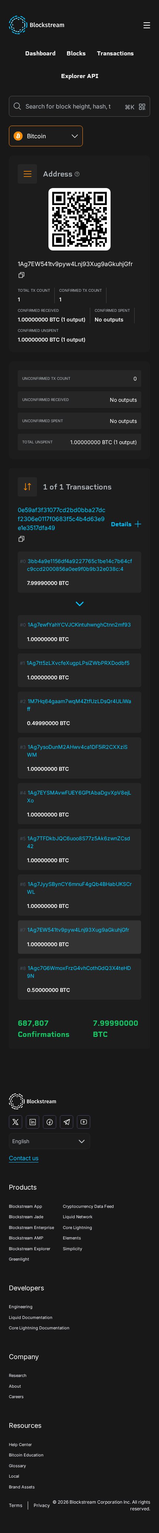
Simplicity (72, 1248)
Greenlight (19, 1259)
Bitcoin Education (26, 1455)
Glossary (17, 1465)
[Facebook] (49, 1122)
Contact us (23, 1158)
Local (14, 1476)
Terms (15, 1505)
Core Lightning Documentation (39, 1327)
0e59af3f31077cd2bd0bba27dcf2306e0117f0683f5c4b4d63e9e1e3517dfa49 (61, 518)
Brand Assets (22, 1487)
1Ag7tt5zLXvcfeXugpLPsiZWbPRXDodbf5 (78, 663)
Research (18, 1375)
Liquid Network (77, 1216)
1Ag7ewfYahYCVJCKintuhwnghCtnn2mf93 (79, 624)
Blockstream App (25, 1206)
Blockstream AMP (26, 1238)
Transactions (115, 53)
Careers (16, 1396)
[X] (15, 1122)
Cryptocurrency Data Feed (88, 1206)
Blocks (76, 53)
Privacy (42, 1505)
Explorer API (79, 76)
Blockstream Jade (26, 1216)
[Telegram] (66, 1122)
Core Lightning (77, 1227)
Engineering (21, 1306)
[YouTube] (83, 1122)
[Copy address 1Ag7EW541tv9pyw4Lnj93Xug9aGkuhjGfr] (21, 275)
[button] (126, 524)
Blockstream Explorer (29, 1248)
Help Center (20, 1444)
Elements (72, 1238)
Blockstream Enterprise (31, 1227)
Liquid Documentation (31, 1317)
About (15, 1386)
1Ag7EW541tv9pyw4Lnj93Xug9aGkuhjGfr (78, 929)
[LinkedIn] (32, 1122)
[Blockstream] (32, 1101)
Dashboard (40, 53)
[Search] (17, 106)
